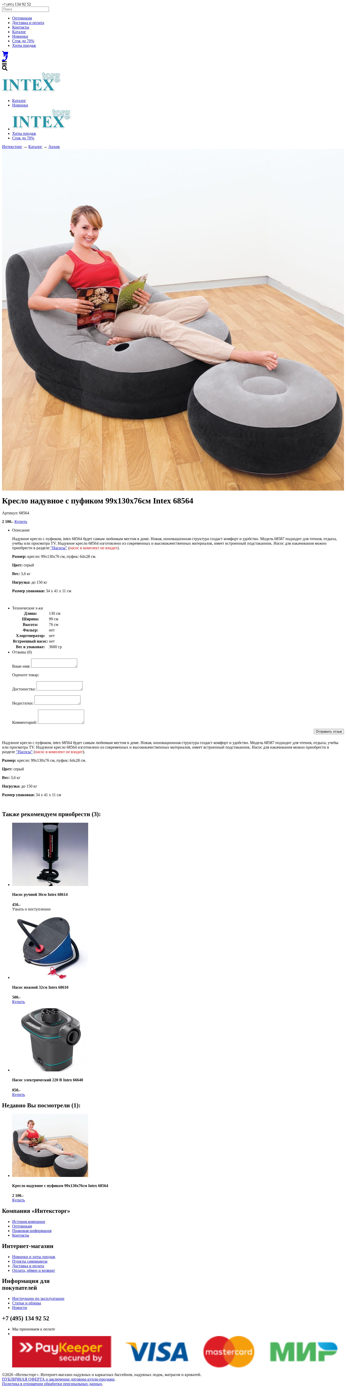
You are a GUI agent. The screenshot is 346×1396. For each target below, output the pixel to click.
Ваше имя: (21, 666)
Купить (20, 521)
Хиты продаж (24, 45)
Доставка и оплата (28, 22)
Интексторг (12, 146)
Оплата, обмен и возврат (33, 1270)
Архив (54, 146)
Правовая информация (31, 1231)
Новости (19, 1307)
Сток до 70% (23, 41)
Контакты (20, 27)
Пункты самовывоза (29, 1261)
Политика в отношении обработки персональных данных (52, 1384)
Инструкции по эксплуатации (38, 1298)
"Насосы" (58, 548)
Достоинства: (23, 689)
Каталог (19, 32)
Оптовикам (22, 18)
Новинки (20, 36)
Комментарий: (24, 722)
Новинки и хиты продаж (33, 1257)
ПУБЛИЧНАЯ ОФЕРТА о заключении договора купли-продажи (58, 1379)
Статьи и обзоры (26, 1303)
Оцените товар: (25, 675)
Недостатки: (22, 703)
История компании (28, 1221)
